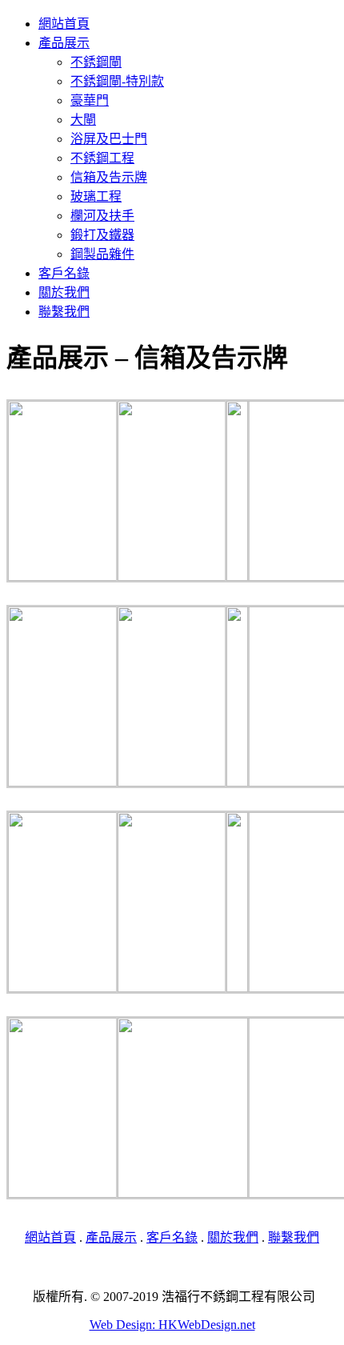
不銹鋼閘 (96, 62)
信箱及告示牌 (108, 177)
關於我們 (64, 292)
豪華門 (89, 100)
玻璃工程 (96, 196)
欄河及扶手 (102, 215)
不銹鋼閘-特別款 (117, 81)
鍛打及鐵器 (102, 235)
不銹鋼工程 (102, 158)
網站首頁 (64, 23)
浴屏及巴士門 (108, 139)
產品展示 (64, 43)
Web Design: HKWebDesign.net (172, 1324)
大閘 (83, 119)
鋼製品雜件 (102, 254)
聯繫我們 (64, 311)
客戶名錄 (64, 273)
